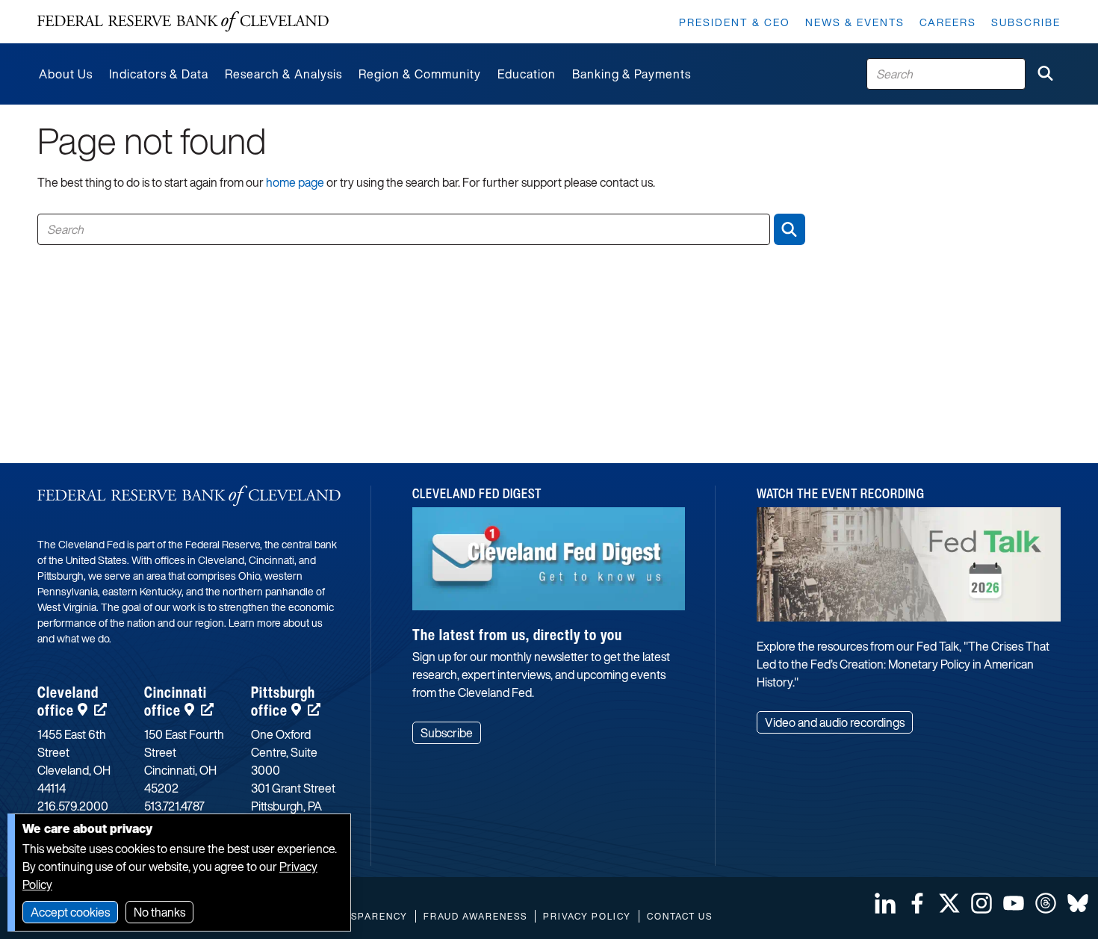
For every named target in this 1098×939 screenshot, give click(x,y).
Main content (72, 8)
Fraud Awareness (475, 916)
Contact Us (680, 916)
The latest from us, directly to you (517, 634)
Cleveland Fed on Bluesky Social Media (1078, 903)
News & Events (855, 22)
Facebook (917, 903)
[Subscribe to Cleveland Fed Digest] (549, 564)
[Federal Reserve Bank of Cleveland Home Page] (183, 21)
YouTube (1013, 903)
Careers (947, 22)
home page (295, 182)
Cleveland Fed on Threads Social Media (1046, 903)
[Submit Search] (1045, 74)
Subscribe (1026, 22)
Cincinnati (175, 701)
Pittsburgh (283, 701)
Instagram (981, 903)
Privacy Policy (587, 916)
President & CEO (734, 22)
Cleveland (68, 701)
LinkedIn (885, 903)
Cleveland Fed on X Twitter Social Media (949, 903)
